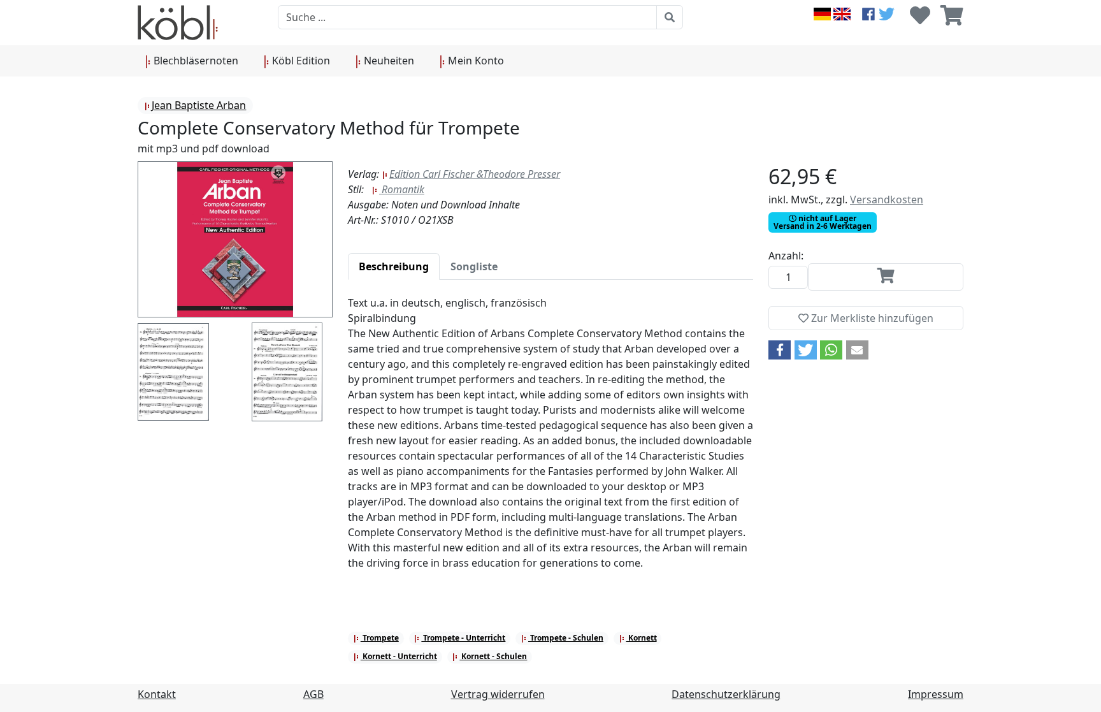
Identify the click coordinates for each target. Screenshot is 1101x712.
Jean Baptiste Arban (199, 105)
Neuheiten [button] (387, 61)
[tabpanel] (550, 440)
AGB (313, 694)
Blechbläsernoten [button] (194, 61)
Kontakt (157, 694)
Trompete (380, 637)
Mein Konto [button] (474, 61)
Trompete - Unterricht (463, 637)
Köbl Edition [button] (300, 61)
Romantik (401, 189)
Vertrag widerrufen (498, 694)
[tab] (394, 266)
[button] (779, 350)
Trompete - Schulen (565, 637)
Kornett (641, 637)
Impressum (935, 694)
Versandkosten (886, 200)
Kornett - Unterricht (399, 656)
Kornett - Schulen (493, 656)
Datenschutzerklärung (726, 694)
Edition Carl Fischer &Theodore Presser (474, 174)
